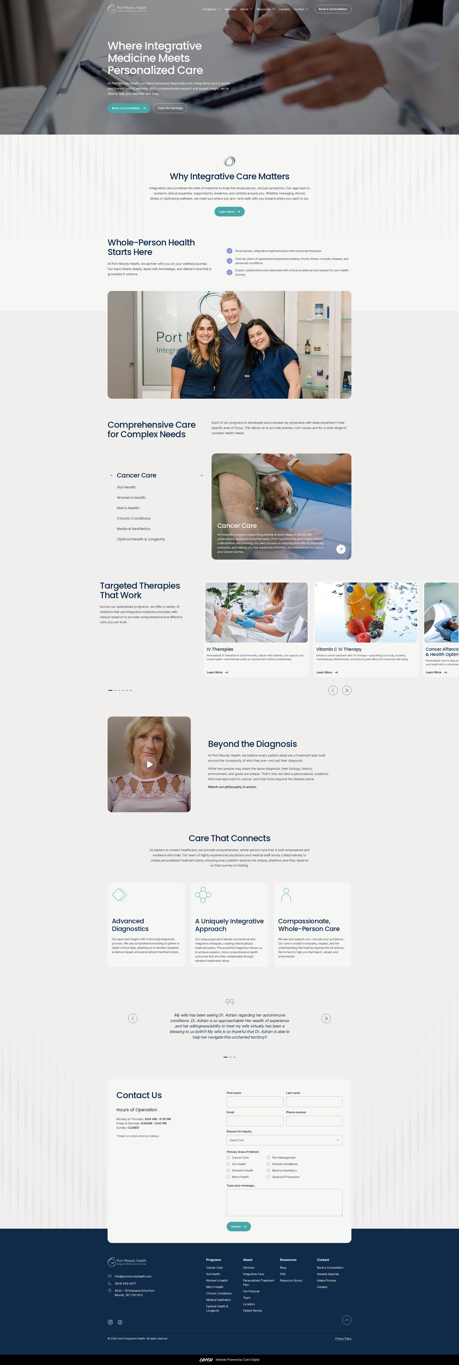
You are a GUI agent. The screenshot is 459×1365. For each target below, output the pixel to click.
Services (230, 9)
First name (234, 1093)
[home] (127, 9)
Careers (284, 9)
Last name (293, 1093)
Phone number (296, 1112)
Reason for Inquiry (239, 1131)
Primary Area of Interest (243, 1152)
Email (230, 1112)
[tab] (157, 475)
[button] (212, 9)
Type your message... (241, 1185)
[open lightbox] (149, 764)
